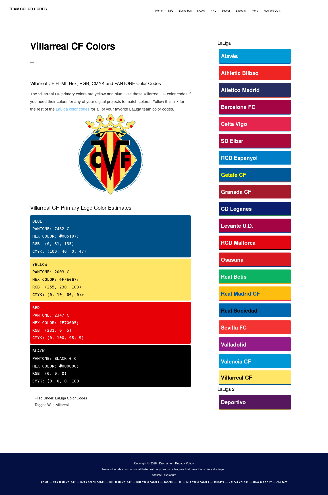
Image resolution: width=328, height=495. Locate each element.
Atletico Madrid (240, 90)
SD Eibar (232, 140)
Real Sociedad (239, 310)
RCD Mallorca (238, 242)
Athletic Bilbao (240, 73)
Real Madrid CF (240, 293)
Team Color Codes (28, 8)
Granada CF (236, 191)
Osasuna (232, 259)
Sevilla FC (234, 327)
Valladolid (233, 344)
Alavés (229, 56)
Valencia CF (236, 361)
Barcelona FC (238, 107)
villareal (62, 405)
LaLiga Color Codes (71, 398)
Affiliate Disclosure (164, 475)
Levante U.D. (237, 225)
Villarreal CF (236, 377)
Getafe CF (233, 174)
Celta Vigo (234, 123)
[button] (286, 7)
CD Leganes (236, 208)
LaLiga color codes (72, 109)
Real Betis (234, 276)
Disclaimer (166, 463)
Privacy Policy (184, 463)
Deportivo (233, 402)
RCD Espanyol (239, 157)
